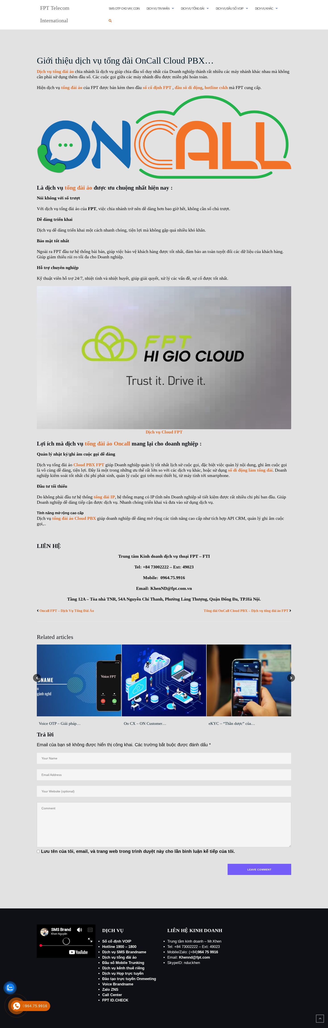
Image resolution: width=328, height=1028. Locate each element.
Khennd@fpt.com (194, 957)
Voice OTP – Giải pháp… (60, 723)
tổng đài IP (104, 496)
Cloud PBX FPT (88, 464)
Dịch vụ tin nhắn (158, 8)
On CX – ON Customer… (145, 723)
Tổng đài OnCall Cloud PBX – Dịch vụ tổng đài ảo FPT (246, 611)
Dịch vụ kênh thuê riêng (123, 968)
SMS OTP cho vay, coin (124, 8)
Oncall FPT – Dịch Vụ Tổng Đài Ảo (66, 611)
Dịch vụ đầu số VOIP (229, 8)
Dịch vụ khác (264, 8)
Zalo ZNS (110, 989)
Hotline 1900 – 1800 (119, 947)
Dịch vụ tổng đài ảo (55, 71)
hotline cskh (216, 87)
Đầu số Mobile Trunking (123, 963)
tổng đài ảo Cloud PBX (74, 518)
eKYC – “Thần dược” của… (232, 723)
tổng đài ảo (71, 87)
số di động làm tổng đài (250, 470)
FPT (157, 87)
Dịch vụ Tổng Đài (192, 8)
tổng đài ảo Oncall (107, 443)
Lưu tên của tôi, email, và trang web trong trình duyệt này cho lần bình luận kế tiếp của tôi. (138, 851)
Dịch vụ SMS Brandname (124, 952)
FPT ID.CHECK (115, 1000)
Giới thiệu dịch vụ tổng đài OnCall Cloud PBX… (125, 61)
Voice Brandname (117, 984)
